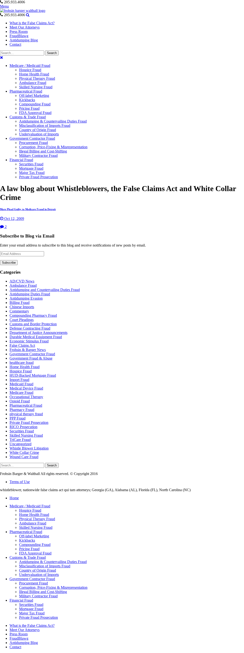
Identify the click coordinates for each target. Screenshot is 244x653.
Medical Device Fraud (26, 388)
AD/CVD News (22, 281)
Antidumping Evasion (26, 298)
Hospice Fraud (21, 371)
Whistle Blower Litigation (29, 448)
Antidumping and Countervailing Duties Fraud (45, 290)
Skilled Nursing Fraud (26, 435)
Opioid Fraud (20, 401)
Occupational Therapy (26, 397)
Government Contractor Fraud (32, 354)
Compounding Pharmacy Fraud (33, 315)
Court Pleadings (22, 320)
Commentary (19, 311)
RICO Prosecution (23, 427)
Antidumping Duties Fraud (30, 294)
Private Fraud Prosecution (29, 422)
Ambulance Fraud (23, 285)
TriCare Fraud (20, 440)
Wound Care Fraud (24, 457)
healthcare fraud (22, 363)
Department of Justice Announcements (38, 333)
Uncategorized (20, 444)
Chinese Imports (22, 307)
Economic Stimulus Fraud (29, 341)
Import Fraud (19, 380)
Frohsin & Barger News (28, 350)
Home (14, 498)
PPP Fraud (17, 418)
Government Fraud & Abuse (31, 358)
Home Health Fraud (25, 367)
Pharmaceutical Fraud (26, 405)
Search (52, 53)
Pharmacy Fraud (22, 410)
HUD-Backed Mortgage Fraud (33, 375)
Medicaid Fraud (21, 384)
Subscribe (9, 262)
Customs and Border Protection (33, 324)
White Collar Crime (24, 452)
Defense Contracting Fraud (30, 328)
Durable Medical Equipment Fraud (36, 337)
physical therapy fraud (26, 414)
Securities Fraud (22, 431)
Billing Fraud (20, 303)
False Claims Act (22, 345)
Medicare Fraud (21, 393)
